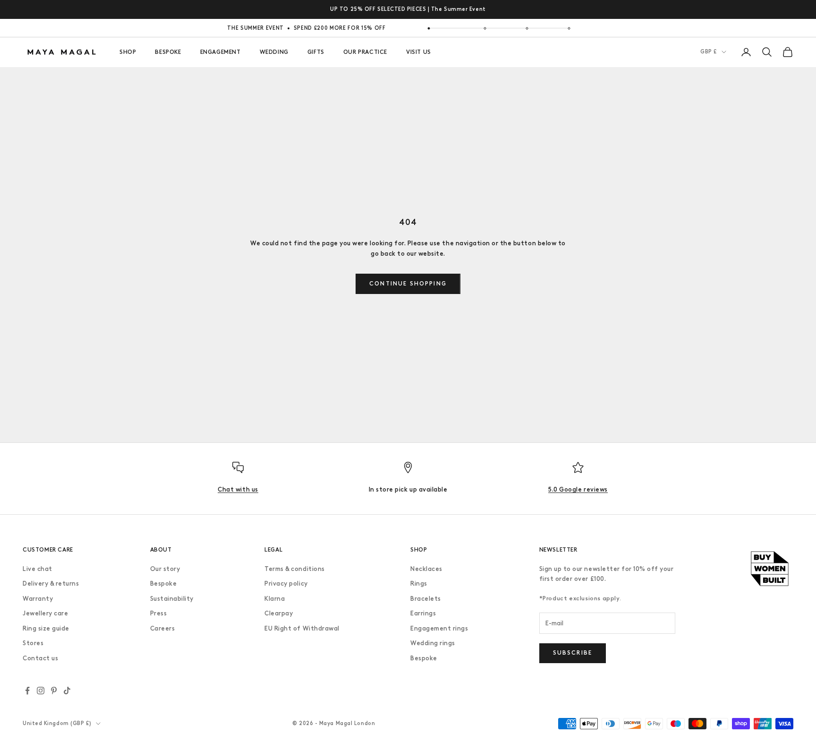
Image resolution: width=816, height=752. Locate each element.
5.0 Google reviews (577, 489)
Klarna (274, 598)
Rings (418, 583)
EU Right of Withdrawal (301, 628)
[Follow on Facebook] (27, 690)
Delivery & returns (51, 583)
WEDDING (274, 52)
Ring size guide (46, 628)
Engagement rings (439, 628)
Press (158, 613)
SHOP (127, 52)
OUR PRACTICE (365, 52)
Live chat (37, 568)
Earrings (423, 613)
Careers (162, 628)
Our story (165, 568)
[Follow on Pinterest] (54, 690)
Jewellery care (45, 613)
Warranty (38, 598)
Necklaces (426, 568)
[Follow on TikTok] (67, 690)
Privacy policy (285, 583)
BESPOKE (168, 52)
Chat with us (238, 489)
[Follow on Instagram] (40, 690)
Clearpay (278, 613)
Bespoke (163, 583)
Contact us (40, 658)
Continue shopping (408, 283)
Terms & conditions (294, 568)
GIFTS (315, 52)
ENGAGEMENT (220, 52)
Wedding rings (432, 643)
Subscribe (572, 652)
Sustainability (172, 598)
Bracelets (425, 598)
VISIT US (418, 52)
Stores (33, 643)
